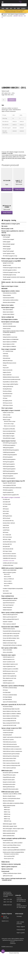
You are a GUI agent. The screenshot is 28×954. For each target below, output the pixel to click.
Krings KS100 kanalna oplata (9, 775)
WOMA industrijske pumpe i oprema (10, 792)
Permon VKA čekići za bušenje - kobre (11, 638)
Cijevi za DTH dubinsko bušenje (10, 701)
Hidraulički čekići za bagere (9, 438)
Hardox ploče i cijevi (7, 593)
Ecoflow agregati (6, 241)
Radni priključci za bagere (8, 435)
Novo (11, 8)
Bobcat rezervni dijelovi (8, 312)
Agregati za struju (6, 235)
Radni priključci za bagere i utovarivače (11, 410)
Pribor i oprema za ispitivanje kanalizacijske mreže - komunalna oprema (14, 879)
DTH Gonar (5, 690)
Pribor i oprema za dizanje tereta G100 (11, 765)
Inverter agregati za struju (9, 253)
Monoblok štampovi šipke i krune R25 (11, 709)
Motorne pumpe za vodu (7, 228)
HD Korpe (5, 398)
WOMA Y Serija (7, 818)
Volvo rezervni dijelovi (8, 309)
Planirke (5, 365)
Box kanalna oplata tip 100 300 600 (10, 772)
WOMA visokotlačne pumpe (9, 805)
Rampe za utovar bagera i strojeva (10, 286)
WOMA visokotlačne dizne (8, 835)
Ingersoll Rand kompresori (9, 602)
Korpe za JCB (5, 367)
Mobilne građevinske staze (9, 786)
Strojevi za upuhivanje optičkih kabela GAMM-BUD (14, 849)
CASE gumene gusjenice (8, 475)
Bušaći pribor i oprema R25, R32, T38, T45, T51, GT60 (13, 704)
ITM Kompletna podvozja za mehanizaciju (12, 487)
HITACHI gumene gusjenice (9, 466)
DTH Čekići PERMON (7, 697)
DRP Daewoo (6, 508)
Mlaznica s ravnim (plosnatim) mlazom (11, 798)
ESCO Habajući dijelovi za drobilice (10, 319)
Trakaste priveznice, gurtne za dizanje (11, 753)
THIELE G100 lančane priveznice (10, 744)
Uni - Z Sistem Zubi (7, 534)
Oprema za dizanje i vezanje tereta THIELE (12, 728)
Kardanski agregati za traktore (10, 270)
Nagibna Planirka (7, 372)
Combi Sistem (6, 525)
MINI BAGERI (4, 288)
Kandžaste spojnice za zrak (9, 673)
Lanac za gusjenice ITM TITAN (9, 485)
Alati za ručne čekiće (7, 650)
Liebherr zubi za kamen (7, 156)
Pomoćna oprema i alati (9, 858)
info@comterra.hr (7, 904)
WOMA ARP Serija (7, 821)
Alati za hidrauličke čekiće (8, 433)
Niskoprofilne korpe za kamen (9, 363)
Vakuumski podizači (7, 734)
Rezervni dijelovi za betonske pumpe (10, 322)
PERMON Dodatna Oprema (9, 628)
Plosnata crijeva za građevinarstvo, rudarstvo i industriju (13, 231)
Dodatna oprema (7, 328)
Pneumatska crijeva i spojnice (9, 655)
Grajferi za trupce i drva (8, 412)
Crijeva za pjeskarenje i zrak (9, 666)
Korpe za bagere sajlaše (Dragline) (10, 384)
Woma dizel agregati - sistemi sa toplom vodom (13, 828)
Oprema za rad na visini (7, 869)
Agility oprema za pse (7, 875)
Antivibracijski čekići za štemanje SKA (11, 633)
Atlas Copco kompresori (8, 605)
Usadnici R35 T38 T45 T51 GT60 (9, 725)
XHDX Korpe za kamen (8, 405)
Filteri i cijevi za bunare (7, 408)
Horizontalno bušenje (7, 706)
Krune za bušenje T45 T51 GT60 (9, 718)
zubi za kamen (18, 158)
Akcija (3, 8)
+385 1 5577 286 (7, 899)
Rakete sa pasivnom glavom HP (10, 617)
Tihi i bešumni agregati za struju (10, 255)
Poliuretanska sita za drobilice (9, 293)
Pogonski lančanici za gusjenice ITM (11, 494)
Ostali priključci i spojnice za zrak (10, 664)
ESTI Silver (5, 506)
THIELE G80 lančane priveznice (9, 742)
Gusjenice (23, 8)
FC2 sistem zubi (6, 499)
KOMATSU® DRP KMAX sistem (9, 556)
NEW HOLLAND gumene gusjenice (10, 473)
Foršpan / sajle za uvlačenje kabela (10, 847)
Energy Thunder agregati (8, 251)
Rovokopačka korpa (7, 388)
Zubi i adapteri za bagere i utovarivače (16, 14)
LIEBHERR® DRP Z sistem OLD (9, 558)
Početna (5, 14)
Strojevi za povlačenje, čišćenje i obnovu (12, 845)
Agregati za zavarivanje (8, 263)
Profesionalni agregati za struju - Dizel (11, 272)
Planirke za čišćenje (7, 391)
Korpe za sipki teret (7, 374)
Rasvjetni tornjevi (7, 279)
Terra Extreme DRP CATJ (8, 520)
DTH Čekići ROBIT (7, 692)
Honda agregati (6, 237)
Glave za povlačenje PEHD (9, 856)
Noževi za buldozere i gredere (9, 572)
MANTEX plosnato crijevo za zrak (10, 671)
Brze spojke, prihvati (7, 400)
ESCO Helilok (6, 513)
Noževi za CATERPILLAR (9, 578)
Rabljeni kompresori (7, 609)
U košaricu (11, 99)
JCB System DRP (6, 546)
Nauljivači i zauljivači (7, 680)
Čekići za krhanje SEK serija (9, 640)
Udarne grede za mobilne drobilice (10, 300)
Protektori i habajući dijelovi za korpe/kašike (13, 588)
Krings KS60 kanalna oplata (9, 777)
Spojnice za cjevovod (7, 323)
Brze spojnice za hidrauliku (9, 428)
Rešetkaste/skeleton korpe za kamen (11, 377)
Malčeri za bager (6, 419)
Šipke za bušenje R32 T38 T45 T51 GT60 (11, 723)
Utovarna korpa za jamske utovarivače (11, 379)
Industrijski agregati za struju (9, 274)
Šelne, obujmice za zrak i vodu (9, 678)
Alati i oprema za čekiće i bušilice (9, 648)
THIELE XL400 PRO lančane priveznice (11, 746)
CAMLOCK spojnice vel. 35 (8, 657)
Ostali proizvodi (5, 871)
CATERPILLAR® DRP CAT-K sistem (10, 563)
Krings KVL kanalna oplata (9, 779)
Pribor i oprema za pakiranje (9, 767)
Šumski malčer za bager (9, 423)
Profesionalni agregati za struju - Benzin (12, 267)
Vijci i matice (5, 590)
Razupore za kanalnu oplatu (9, 782)
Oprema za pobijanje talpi (8, 317)
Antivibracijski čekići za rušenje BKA (11, 635)
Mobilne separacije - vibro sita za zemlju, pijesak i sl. (13, 283)
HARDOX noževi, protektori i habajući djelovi (12, 568)
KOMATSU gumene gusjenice (9, 459)
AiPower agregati (7, 248)
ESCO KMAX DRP (6, 501)
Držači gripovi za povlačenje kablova (11, 854)
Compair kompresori (7, 607)
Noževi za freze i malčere (7, 305)
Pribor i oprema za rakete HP (9, 624)
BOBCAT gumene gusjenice (9, 464)
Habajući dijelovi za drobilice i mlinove (11, 291)
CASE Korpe (5, 353)
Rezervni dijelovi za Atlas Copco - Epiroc (11, 711)
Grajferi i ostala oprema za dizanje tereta (12, 737)
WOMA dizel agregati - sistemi (9, 823)
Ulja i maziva (4, 226)
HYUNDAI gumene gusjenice (9, 445)
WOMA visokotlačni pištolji (9, 833)
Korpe (18, 8)
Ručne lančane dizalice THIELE (9, 758)
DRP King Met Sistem (7, 516)
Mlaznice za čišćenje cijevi (8, 800)
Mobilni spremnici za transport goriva (11, 224)
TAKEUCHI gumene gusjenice (9, 468)
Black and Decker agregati (9, 244)
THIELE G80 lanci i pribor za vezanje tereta (12, 749)
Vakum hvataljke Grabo (8, 730)
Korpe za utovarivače (7, 370)
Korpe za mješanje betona (8, 596)
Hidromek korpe (6, 358)
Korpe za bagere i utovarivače (9, 349)
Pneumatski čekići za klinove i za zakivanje (12, 645)
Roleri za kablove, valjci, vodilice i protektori (12, 842)
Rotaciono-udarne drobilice (9, 302)
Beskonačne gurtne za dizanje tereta (11, 756)
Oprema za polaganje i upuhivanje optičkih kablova (14, 838)
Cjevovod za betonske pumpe (9, 326)
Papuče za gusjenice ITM (8, 492)
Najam (7, 8)
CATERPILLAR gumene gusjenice (10, 454)
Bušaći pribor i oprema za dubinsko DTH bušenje (13, 685)
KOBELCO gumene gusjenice (9, 478)
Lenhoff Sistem (6, 530)
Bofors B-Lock (6, 527)
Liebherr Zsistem (22, 155)
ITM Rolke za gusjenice (8, 490)
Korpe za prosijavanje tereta (9, 431)
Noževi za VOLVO (7, 576)
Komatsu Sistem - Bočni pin (9, 523)
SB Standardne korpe (7, 393)
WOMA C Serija (7, 812)
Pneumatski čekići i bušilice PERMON (10, 627)
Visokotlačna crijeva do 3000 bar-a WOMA (12, 793)
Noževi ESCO (6, 585)
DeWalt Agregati (6, 246)
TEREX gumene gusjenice (8, 447)
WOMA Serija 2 (7, 809)
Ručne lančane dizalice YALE (9, 760)
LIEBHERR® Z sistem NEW (7, 15)
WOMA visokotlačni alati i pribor (10, 831)
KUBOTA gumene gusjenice (9, 471)
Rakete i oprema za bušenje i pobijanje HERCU (12, 612)
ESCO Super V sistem (7, 551)
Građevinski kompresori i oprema (9, 598)
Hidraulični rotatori (7, 417)
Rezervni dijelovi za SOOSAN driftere (11, 716)
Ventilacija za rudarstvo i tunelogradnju (11, 864)
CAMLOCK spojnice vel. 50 (8, 659)
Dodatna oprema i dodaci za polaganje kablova (13, 852)
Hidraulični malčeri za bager (9, 421)
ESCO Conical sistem (7, 537)
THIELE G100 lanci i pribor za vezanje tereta (12, 751)
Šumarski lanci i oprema (8, 739)
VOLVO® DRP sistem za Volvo (9, 541)
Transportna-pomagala (8, 732)
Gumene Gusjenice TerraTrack (9, 441)
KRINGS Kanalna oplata (7, 770)
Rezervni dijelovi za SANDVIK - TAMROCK (12, 713)
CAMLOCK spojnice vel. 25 (8, 683)
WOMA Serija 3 (7, 807)
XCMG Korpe (5, 356)
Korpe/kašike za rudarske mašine (10, 381)
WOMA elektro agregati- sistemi (10, 826)
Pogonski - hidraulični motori (9, 483)
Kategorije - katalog (10, 220)
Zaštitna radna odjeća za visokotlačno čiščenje (13, 803)
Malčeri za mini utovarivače (9, 426)
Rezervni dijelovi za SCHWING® (10, 341)
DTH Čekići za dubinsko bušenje (10, 687)
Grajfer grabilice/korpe (8, 386)
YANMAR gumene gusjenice (9, 452)
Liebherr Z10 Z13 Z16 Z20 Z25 (11, 155)
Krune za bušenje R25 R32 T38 (9, 720)
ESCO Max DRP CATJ (7, 544)
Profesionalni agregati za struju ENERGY (11, 261)
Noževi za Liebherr (8, 581)
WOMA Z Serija (7, 816)
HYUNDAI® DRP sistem (8, 565)
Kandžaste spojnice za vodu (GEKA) (10, 668)
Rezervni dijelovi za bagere (8, 307)
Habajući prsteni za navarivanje (10, 337)
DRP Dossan (5, 532)
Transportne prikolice (7, 840)
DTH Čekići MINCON (7, 699)
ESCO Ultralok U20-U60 (8, 548)
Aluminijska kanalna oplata (9, 784)
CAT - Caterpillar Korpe (8, 351)
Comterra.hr (13, 943)
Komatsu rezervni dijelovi (8, 314)
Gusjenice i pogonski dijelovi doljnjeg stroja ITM (13, 481)
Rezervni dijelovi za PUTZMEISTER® (10, 339)
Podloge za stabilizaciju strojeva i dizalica (12, 873)
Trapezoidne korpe (7, 396)
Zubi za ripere (6, 511)
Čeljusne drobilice (7, 295)
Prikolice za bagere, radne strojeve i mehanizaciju (13, 258)
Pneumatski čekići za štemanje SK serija (11, 631)
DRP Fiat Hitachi (6, 518)
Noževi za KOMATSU (8, 583)
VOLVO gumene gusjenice (8, 461)
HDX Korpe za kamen (7, 403)
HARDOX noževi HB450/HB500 (9, 570)
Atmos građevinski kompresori (10, 600)
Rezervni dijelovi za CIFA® (8, 344)
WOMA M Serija (7, 814)
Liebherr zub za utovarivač (18, 156)
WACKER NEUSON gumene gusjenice (11, 450)
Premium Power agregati (8, 239)
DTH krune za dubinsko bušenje (10, 694)
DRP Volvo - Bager (7, 539)
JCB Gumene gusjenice (8, 457)
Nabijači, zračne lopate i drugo (9, 642)
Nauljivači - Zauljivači (7, 621)
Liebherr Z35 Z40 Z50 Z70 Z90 (8, 158)
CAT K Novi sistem (7, 504)
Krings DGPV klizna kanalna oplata (10, 789)
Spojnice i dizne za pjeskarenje (9, 676)
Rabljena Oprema (6, 862)
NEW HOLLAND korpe (7, 360)
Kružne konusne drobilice (8, 297)
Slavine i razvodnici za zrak (9, 661)
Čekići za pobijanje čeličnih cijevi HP (11, 619)
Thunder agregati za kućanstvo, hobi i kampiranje (14, 277)
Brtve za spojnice (6, 334)
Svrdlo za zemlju (6, 414)
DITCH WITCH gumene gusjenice (10, 443)
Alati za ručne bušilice (8, 652)
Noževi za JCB (6, 574)
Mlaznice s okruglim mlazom (9, 796)
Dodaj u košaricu (7, 189)
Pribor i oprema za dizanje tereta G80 (11, 763)
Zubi (15, 8)
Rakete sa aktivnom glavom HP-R (10, 614)
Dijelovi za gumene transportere (9, 866)
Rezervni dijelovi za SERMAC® (9, 346)
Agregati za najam (7, 265)
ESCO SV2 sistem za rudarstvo (9, 553)
